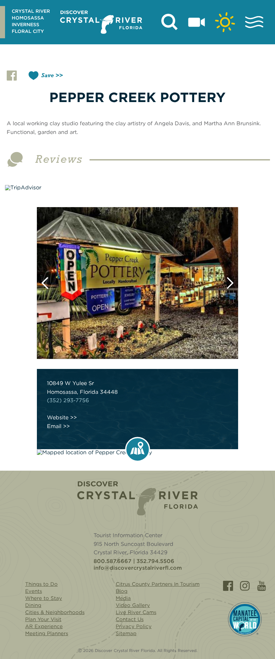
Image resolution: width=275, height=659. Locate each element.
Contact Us (130, 619)
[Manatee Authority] (244, 619)
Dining (33, 605)
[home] (101, 22)
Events (33, 591)
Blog (121, 591)
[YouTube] (261, 586)
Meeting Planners (46, 633)
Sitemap (126, 633)
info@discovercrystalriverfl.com (138, 568)
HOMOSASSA (28, 17)
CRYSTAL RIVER (31, 11)
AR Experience (44, 626)
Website (57, 417)
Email (54, 426)
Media (123, 598)
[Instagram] (244, 586)
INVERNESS (25, 24)
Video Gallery (133, 605)
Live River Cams (136, 612)
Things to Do (41, 584)
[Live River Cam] (196, 22)
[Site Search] (170, 22)
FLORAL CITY (28, 31)
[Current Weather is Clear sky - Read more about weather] (225, 22)
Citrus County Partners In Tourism (158, 584)
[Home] (137, 498)
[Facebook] (228, 586)
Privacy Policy (134, 626)
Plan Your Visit (43, 619)
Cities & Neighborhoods (55, 612)
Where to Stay (43, 598)
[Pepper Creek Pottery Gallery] (137, 283)
